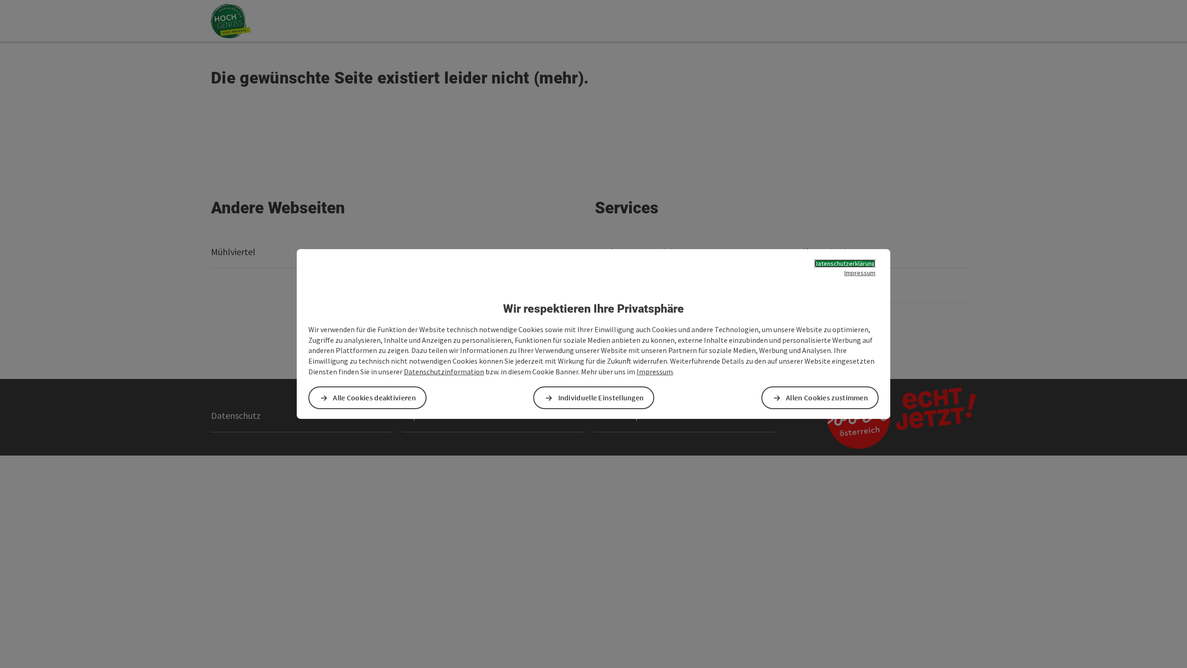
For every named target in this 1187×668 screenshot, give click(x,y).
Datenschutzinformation (444, 371)
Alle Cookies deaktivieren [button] (374, 397)
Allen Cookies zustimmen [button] (827, 397)
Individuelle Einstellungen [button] (601, 397)
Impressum (859, 273)
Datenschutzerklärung (844, 263)
